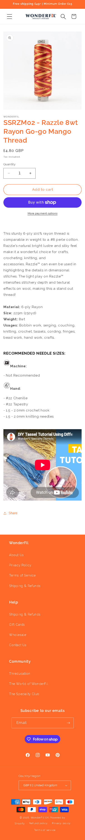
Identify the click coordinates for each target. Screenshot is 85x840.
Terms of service (45, 830)
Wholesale (17, 635)
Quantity (9, 164)
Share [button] (13, 513)
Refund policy (38, 823)
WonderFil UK (40, 817)
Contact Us (18, 645)
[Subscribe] (68, 723)
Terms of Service (22, 575)
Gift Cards (17, 624)
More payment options (43, 213)
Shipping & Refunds (25, 586)
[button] (9, 16)
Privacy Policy (20, 565)
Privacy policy (61, 823)
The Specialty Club (24, 694)
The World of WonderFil (28, 684)
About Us (16, 555)
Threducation (19, 673)
